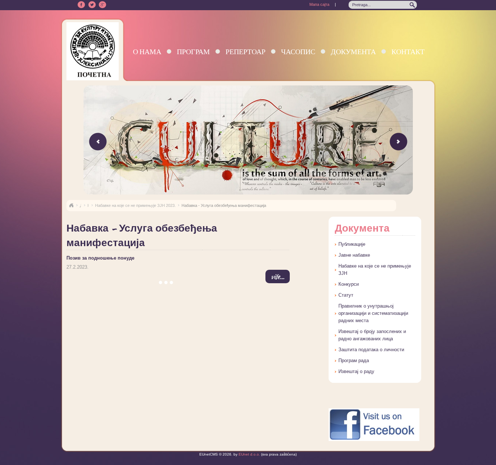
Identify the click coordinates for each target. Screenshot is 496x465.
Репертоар (245, 51)
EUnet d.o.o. (248, 454)
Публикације (351, 244)
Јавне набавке (354, 255)
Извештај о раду (356, 371)
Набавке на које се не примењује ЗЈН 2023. (135, 205)
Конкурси (348, 284)
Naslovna (71, 205)
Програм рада (353, 360)
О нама (147, 51)
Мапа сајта (319, 4)
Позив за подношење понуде (100, 258)
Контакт (407, 51)
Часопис (298, 51)
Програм (193, 51)
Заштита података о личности (371, 349)
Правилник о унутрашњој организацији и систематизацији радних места (373, 313)
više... (277, 276)
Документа (353, 51)
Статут (345, 295)
